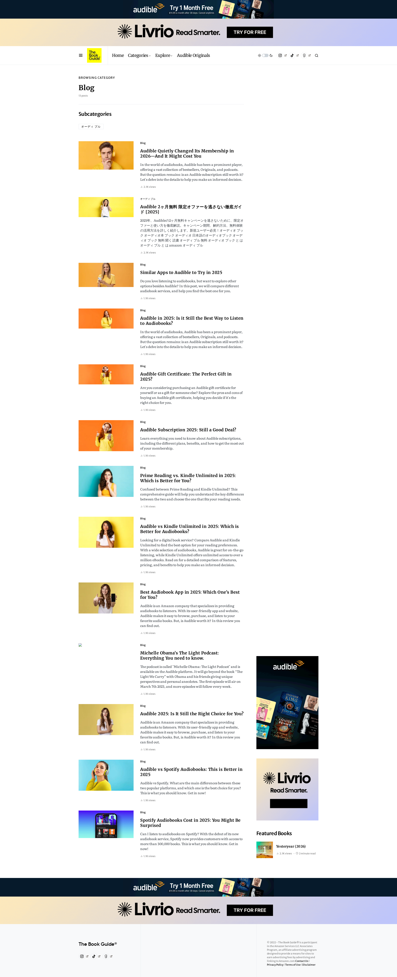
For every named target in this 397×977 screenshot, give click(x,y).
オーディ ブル (91, 126)
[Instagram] (282, 55)
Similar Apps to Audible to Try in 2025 (181, 272)
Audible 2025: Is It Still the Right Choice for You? (192, 713)
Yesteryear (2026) (291, 846)
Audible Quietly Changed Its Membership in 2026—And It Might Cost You (187, 153)
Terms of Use (293, 964)
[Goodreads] (306, 55)
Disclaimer (309, 964)
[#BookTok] (294, 55)
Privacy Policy (275, 964)
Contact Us (302, 961)
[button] (81, 55)
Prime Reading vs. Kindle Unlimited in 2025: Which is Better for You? (188, 478)
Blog (143, 143)
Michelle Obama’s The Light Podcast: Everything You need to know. (179, 655)
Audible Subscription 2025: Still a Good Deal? (188, 429)
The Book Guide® (98, 944)
